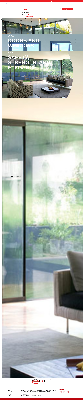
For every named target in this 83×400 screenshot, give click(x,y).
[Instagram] (64, 392)
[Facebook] (60, 392)
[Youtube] (67, 392)
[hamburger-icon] (60, 8)
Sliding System (28, 14)
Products (26, 12)
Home (25, 9)
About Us (26, 11)
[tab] (77, 39)
